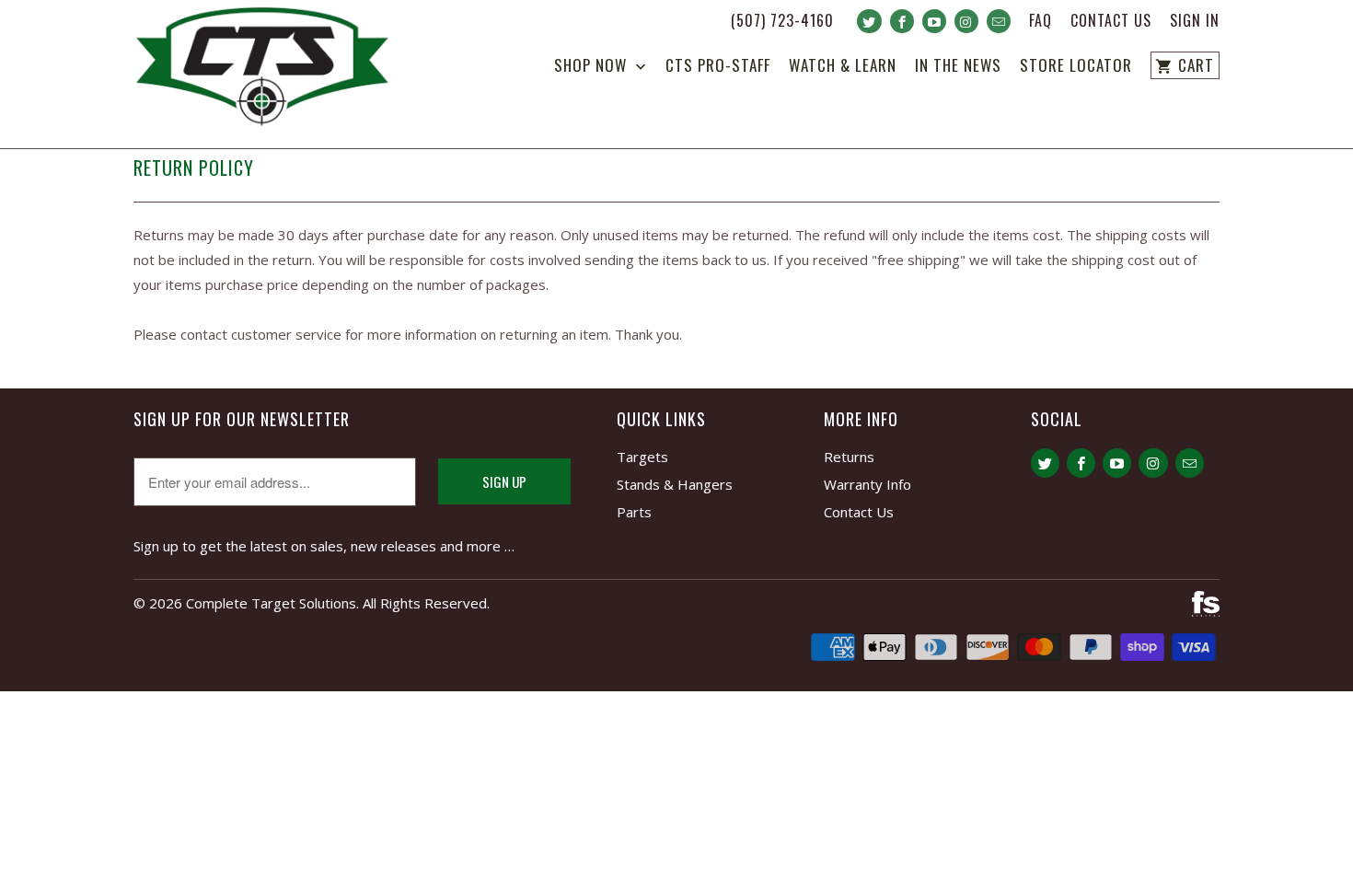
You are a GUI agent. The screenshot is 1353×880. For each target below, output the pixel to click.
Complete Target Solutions (271, 603)
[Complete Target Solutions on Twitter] (869, 21)
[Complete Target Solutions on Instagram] (966, 21)
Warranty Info (867, 484)
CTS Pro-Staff (717, 66)
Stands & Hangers (675, 484)
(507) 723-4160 (782, 21)
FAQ (1040, 21)
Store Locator (1076, 66)
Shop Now (592, 66)
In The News (958, 66)
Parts (634, 512)
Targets (642, 456)
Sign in (1195, 21)
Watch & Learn (842, 66)
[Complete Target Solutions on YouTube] (934, 21)
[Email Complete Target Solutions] (999, 21)
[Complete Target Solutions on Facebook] (902, 21)
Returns (849, 456)
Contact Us (1110, 21)
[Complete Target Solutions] (262, 69)
